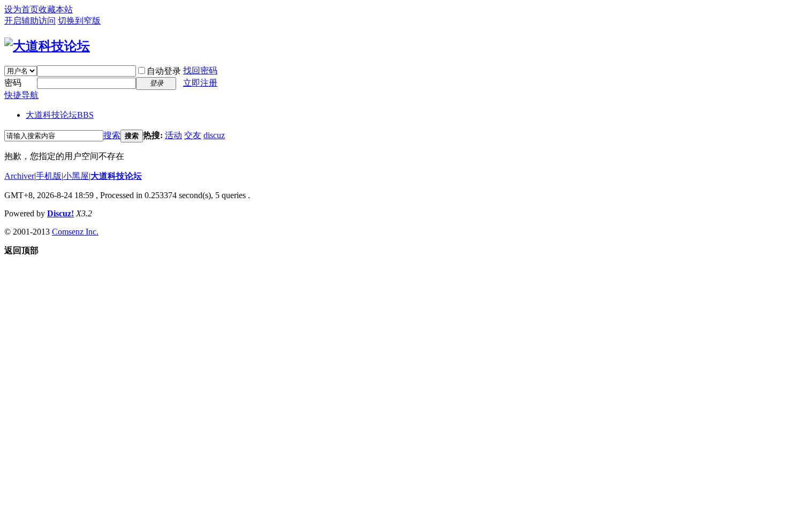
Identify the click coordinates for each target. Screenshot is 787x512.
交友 (192, 135)
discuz (214, 135)
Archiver (19, 175)
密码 (12, 82)
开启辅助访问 (30, 20)
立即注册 (200, 82)
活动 (173, 135)
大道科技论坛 (60, 114)
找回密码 (200, 70)
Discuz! (60, 213)
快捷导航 (21, 95)
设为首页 (21, 9)
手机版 (49, 175)
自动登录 (164, 71)
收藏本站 (56, 9)
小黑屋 (76, 175)
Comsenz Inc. (75, 231)
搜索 (111, 135)
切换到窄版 (79, 20)
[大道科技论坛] (47, 46)
